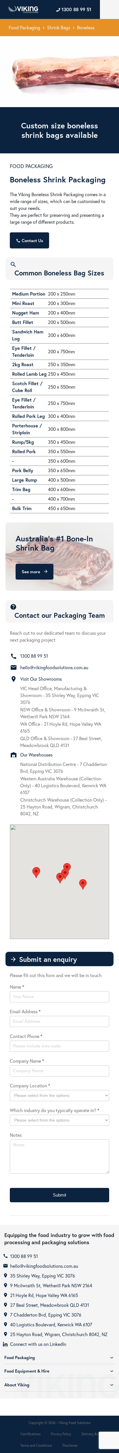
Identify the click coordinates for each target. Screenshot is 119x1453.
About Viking (59, 1385)
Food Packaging (24, 27)
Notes (16, 1135)
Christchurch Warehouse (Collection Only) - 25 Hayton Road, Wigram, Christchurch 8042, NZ (63, 807)
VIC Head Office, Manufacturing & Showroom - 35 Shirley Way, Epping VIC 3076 (59, 695)
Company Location (30, 1085)
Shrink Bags (58, 27)
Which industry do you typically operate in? (54, 1110)
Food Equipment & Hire (59, 1371)
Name (17, 987)
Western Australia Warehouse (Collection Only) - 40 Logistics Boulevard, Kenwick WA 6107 (63, 785)
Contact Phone (26, 1036)
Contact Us (29, 240)
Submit (59, 1194)
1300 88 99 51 (34, 656)
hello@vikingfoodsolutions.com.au (54, 667)
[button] (36, 872)
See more (35, 571)
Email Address (25, 1011)
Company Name (27, 1061)
